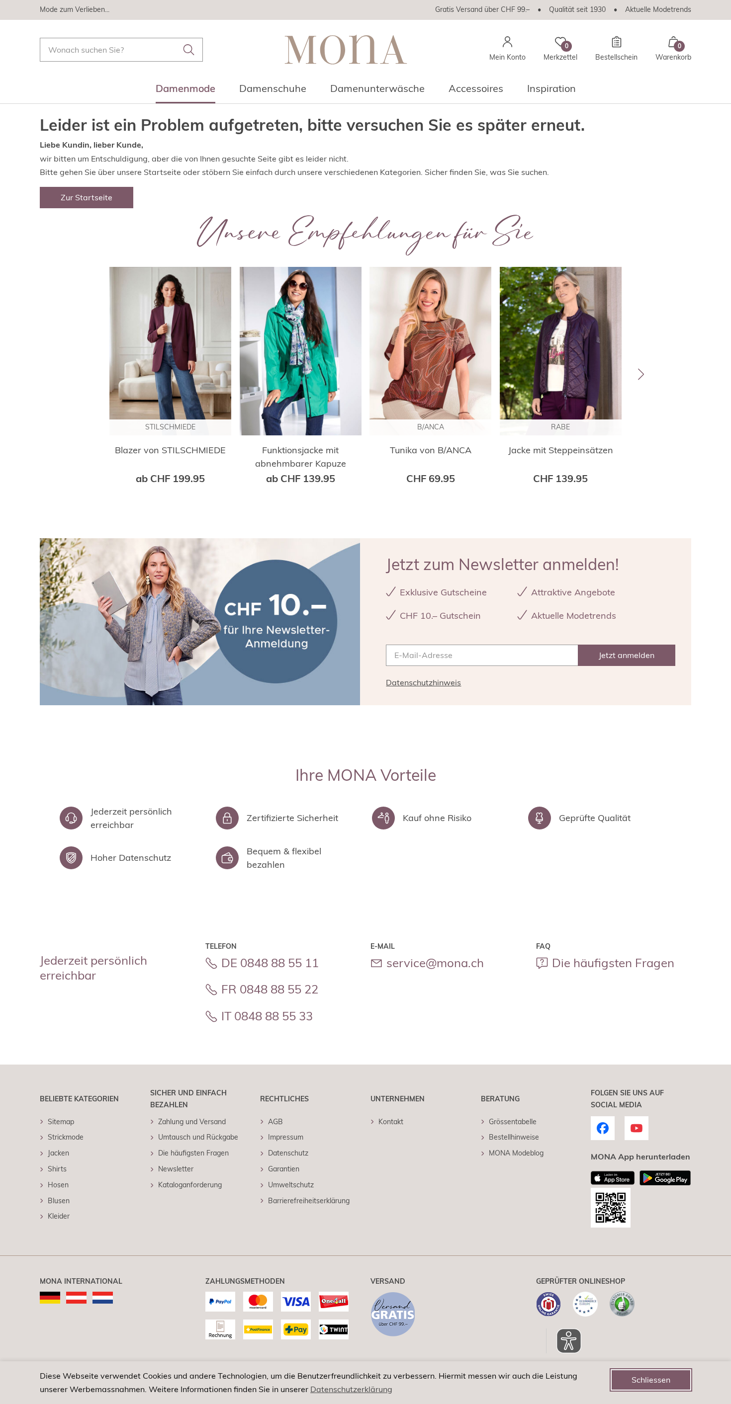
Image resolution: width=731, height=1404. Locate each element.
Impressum (285, 1137)
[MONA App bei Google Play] (665, 1178)
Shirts (57, 1168)
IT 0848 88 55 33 (267, 1015)
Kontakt (390, 1121)
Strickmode (66, 1137)
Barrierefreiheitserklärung (309, 1200)
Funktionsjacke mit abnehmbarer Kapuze (300, 456)
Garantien (283, 1168)
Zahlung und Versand (192, 1121)
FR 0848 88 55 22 (269, 989)
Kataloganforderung (190, 1184)
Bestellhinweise (514, 1137)
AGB (275, 1121)
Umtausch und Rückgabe (198, 1137)
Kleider (59, 1216)
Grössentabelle (513, 1121)
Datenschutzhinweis (423, 682)
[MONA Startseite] (345, 49)
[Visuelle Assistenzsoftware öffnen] (563, 1340)
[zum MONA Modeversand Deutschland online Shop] (50, 1298)
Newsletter (175, 1168)
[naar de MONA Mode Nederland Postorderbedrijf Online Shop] (102, 1298)
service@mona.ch (435, 962)
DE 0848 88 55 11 (270, 962)
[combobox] (121, 50)
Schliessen (651, 1380)
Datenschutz (288, 1153)
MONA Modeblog (516, 1153)
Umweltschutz (291, 1184)
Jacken (58, 1153)
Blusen (59, 1200)
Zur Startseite (86, 197)
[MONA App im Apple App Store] (613, 1177)
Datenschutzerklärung (351, 1389)
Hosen (58, 1184)
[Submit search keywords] (189, 50)
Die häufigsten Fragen (613, 962)
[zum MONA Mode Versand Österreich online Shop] (76, 1298)
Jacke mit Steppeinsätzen (560, 450)
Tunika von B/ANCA (430, 450)
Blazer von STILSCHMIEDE (170, 450)
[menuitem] (185, 91)
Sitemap (61, 1121)
